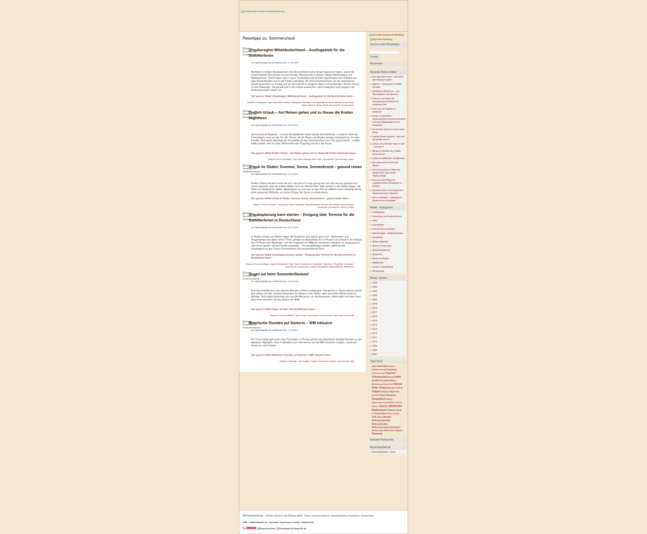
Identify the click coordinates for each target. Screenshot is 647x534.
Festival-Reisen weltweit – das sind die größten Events (388, 138)
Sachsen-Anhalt (322, 105)
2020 (374, 299)
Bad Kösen (306, 102)
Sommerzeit (322, 207)
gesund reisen (288, 204)
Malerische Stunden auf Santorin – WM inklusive (290, 322)
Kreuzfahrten (378, 224)
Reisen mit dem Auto (381, 245)
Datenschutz (308, 522)
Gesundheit (299, 204)
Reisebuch (391, 395)
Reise (300, 159)
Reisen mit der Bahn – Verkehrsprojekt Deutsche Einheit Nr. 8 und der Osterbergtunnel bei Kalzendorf (389, 120)
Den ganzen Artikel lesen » (303, 96)
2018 (374, 307)
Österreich (377, 433)
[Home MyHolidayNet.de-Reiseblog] (386, 34)
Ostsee (376, 391)
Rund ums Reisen (284, 159)
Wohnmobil (389, 430)
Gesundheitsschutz (312, 204)
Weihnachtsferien (336, 266)
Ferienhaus (391, 369)
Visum (379, 416)
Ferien (296, 264)
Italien (398, 376)
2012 (374, 333)
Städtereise (395, 406)
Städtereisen (378, 262)
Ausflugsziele (261, 102)
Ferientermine (306, 264)
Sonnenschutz (333, 207)
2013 (374, 328)
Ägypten (399, 430)
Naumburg (349, 102)
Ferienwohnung (378, 373)
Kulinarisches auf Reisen (383, 228)
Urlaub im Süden (347, 207)
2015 (374, 320)
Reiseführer (377, 237)
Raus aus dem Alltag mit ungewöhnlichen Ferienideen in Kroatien (387, 182)
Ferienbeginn (258, 137)
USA (374, 416)
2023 (374, 290)
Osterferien (328, 264)
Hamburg (390, 376)
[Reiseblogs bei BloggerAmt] (266, 528)
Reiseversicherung (381, 249)
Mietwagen (390, 387)
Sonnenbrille (349, 315)
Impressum (285, 522)
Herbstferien (317, 264)
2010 (374, 341)
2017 (374, 312)
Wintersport (395, 427)
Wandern (387, 416)
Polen (397, 391)
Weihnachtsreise (380, 423)
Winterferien (349, 266)
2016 (374, 316)
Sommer (324, 204)
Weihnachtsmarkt (381, 420)
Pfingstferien (338, 264)
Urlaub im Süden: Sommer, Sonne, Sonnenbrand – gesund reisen (305, 166)
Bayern (392, 366)
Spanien (383, 406)
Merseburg (339, 102)
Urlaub (351, 159)
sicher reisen (317, 159)
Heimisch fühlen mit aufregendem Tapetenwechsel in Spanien (387, 192)
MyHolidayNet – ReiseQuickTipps (387, 233)
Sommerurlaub (348, 105)
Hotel (374, 220)
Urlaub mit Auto (393, 413)
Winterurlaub (378, 270)
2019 (374, 303)
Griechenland (323, 361)
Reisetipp (307, 159)
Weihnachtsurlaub (380, 427)
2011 (374, 337)
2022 (374, 295)
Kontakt (296, 522)
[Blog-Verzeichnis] (249, 528)
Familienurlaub (379, 369)
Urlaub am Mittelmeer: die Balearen (388, 158)
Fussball (314, 361)
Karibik (375, 380)
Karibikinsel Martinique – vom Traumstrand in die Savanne (385, 92)
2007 (374, 354)
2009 (374, 345)
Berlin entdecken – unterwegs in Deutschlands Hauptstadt (387, 199)
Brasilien (306, 361)
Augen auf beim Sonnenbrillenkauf (279, 274)
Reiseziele (292, 361)
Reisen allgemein (380, 241)
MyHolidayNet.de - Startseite (265, 522)
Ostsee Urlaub (388, 391)
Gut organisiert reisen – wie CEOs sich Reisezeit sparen (387, 78)
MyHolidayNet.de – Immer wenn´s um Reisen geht (273, 515)
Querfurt (311, 105)
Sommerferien (335, 105)
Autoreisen (383, 366)
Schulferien (348, 264)
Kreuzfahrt (384, 380)
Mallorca (393, 380)
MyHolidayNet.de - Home (383, 451)
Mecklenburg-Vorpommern (382, 384)
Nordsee (399, 387)
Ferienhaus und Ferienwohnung (387, 216)
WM (352, 361)
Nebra (304, 105)
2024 (374, 286)
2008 (374, 349)
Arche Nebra (278, 102)
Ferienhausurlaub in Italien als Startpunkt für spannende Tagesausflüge (386, 172)
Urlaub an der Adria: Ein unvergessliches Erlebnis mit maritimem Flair (385, 101)
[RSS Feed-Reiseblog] (380, 39)
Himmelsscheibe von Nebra (323, 102)
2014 (374, 324)
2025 (374, 282)
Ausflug (287, 102)
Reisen (389, 399)
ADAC (374, 366)
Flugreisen (390, 373)
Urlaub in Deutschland (279, 264)
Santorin (333, 361)
